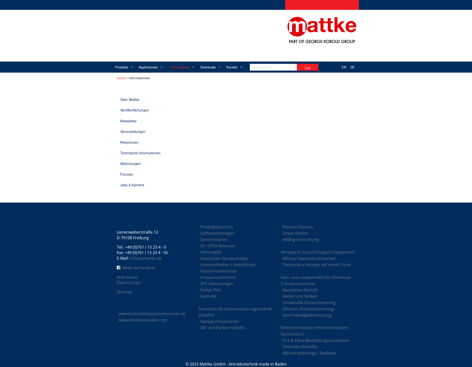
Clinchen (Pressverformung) (308, 309)
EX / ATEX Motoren (217, 246)
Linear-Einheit (295, 233)
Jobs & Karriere (132, 184)
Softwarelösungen (217, 233)
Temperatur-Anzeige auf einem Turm (316, 264)
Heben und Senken (300, 296)
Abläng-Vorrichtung (300, 239)
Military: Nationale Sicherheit (309, 258)
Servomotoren (213, 239)
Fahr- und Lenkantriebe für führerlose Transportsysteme (316, 281)
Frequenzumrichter (218, 277)
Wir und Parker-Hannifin (222, 327)
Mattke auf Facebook (138, 268)
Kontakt (231, 67)
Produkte (121, 67)
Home (121, 78)
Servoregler (211, 252)
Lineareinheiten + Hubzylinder (228, 264)
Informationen (180, 67)
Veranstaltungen (133, 131)
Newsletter (128, 120)
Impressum (127, 277)
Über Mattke (129, 99)
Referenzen (129, 142)
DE (352, 67)
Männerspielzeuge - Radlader (309, 353)
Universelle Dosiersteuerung (309, 302)
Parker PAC (210, 290)
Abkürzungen (130, 163)
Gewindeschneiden (300, 346)
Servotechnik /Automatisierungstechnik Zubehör (235, 312)
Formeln (126, 174)
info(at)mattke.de (146, 258)
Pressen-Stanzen (297, 227)
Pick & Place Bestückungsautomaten (316, 340)
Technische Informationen (140, 152)
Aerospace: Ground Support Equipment (317, 252)
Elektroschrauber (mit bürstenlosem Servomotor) (314, 331)
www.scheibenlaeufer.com (142, 320)
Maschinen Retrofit (300, 290)
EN (344, 67)
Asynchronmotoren (218, 271)
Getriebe (208, 296)
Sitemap (124, 292)
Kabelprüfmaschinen (219, 321)
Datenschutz (128, 282)
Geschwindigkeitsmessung (307, 315)
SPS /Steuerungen (217, 283)
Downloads (208, 67)
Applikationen (148, 67)
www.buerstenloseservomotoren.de (151, 313)
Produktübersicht (216, 227)
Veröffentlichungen (134, 110)
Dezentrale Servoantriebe (224, 258)
